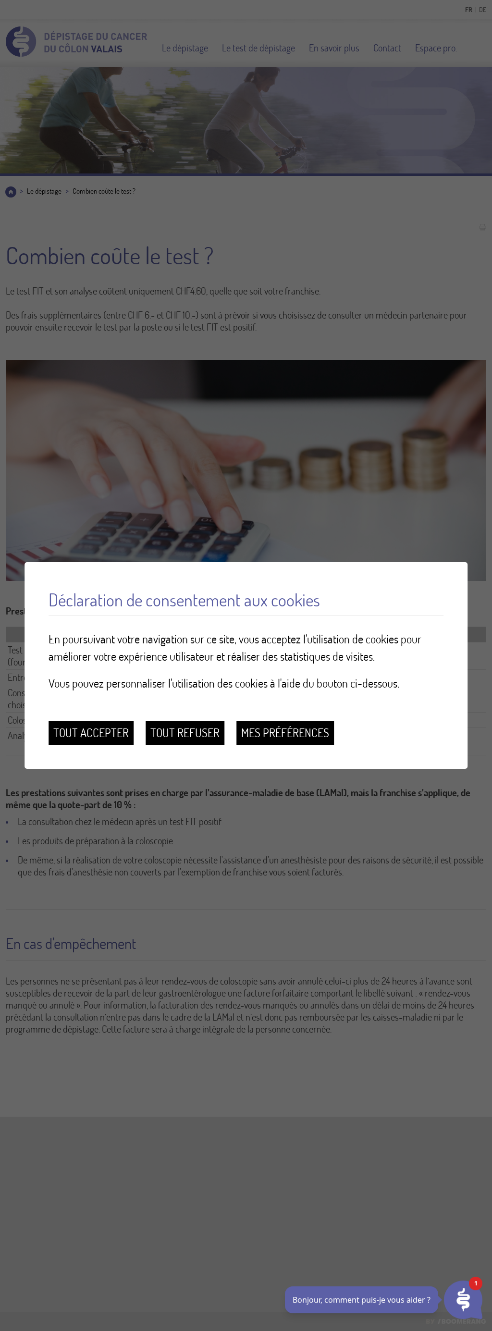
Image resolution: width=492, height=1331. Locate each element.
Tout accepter (91, 732)
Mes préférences (285, 732)
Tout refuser (185, 732)
